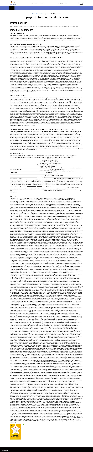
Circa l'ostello (39, 13)
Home (33, 13)
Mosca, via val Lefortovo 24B (37, 3)
